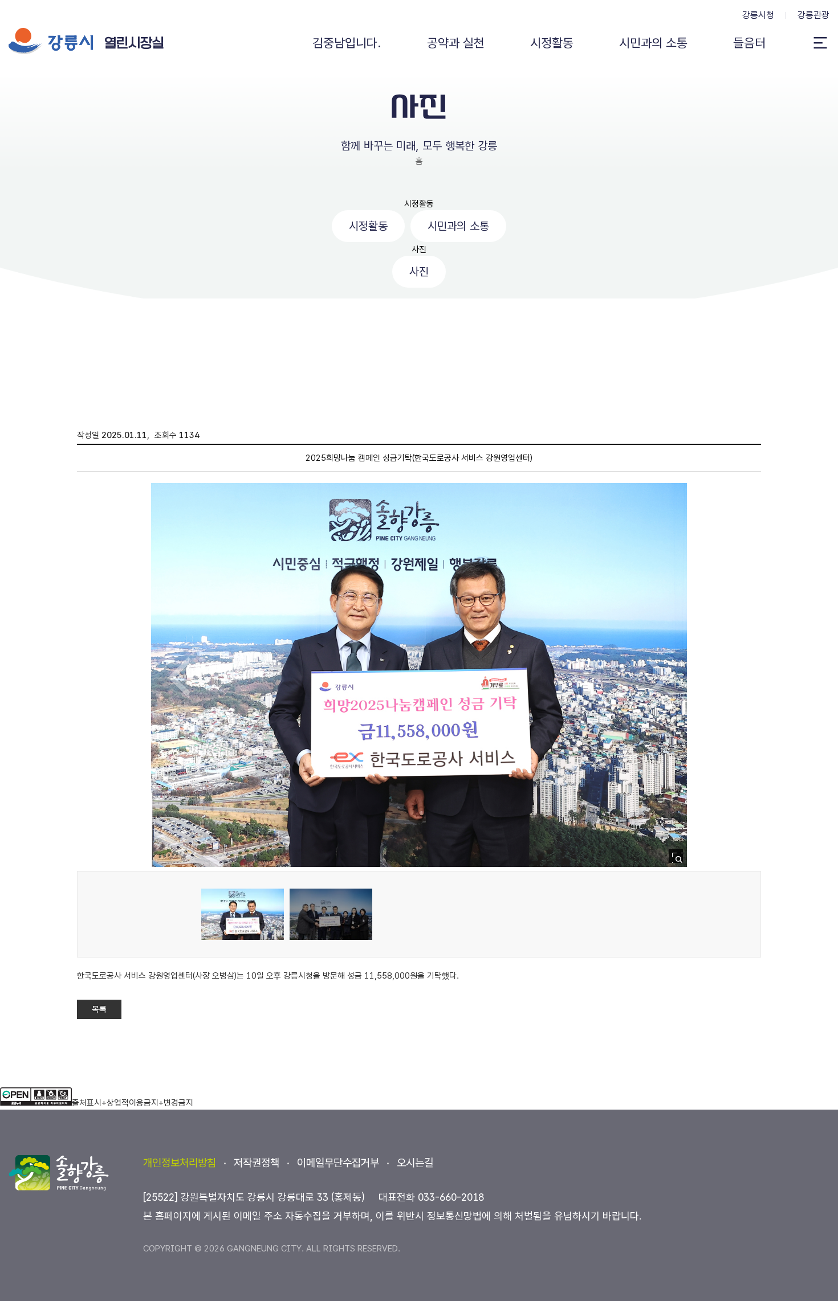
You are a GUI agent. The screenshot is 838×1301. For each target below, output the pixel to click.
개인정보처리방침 (179, 1162)
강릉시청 (758, 15)
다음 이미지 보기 (659, 677)
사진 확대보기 (679, 859)
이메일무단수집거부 (338, 1162)
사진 (419, 249)
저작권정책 (256, 1162)
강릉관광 (813, 15)
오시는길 (415, 1162)
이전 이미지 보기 (178, 677)
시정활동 (419, 204)
